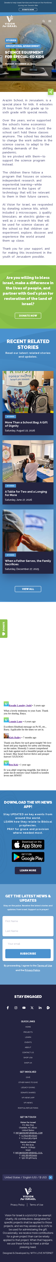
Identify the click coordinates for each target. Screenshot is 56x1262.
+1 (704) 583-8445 (29, 1136)
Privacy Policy (32, 970)
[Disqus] (28, 655)
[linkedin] (42, 91)
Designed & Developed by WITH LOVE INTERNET (28, 1253)
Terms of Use (44, 965)
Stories (10, 416)
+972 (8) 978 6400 (29, 1155)
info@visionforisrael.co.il (29, 1153)
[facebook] (30, 91)
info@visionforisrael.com (29, 1133)
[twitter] (36, 91)
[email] (24, 91)
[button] (50, 21)
